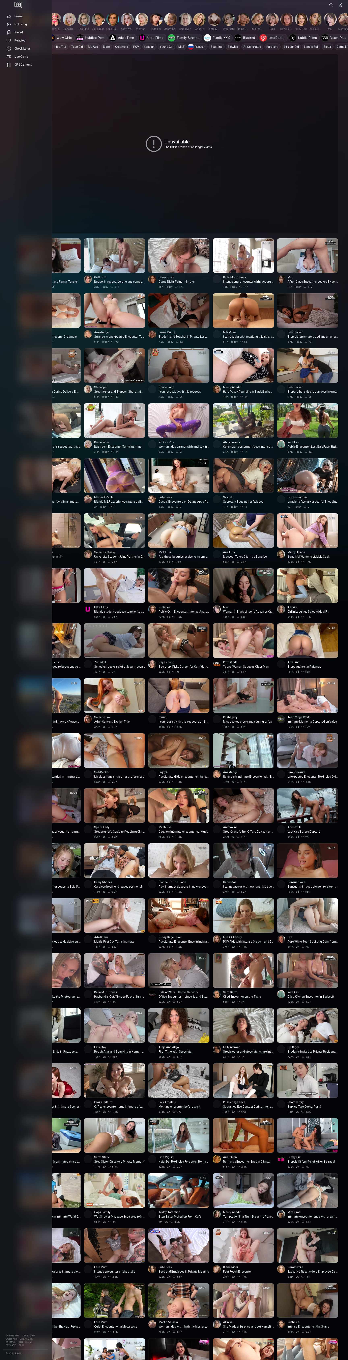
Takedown (29, 1335)
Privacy (11, 1345)
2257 (22, 1345)
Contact (11, 1338)
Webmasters (14, 1342)
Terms (29, 1342)
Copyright (13, 1335)
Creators (26, 1338)
